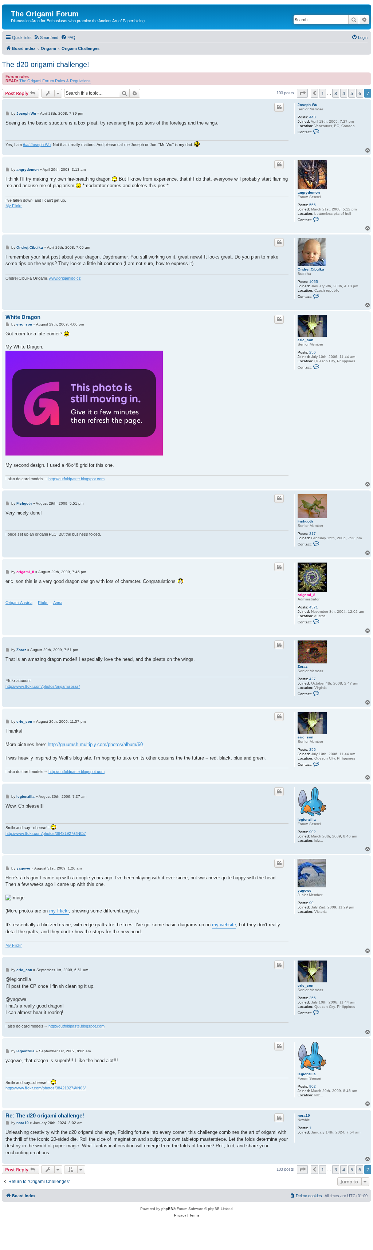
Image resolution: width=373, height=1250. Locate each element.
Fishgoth (305, 521)
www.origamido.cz (65, 278)
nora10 (304, 1115)
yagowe (304, 890)
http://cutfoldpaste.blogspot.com (76, 479)
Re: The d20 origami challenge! (44, 1115)
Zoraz (302, 667)
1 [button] (322, 93)
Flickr (43, 602)
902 (312, 832)
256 (312, 352)
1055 (313, 282)
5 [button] (351, 93)
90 (311, 903)
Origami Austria (18, 602)
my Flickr (59, 911)
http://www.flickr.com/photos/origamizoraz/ (42, 686)
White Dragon (22, 317)
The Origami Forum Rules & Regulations (55, 81)
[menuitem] (46, 37)
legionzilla (307, 819)
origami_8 (306, 595)
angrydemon (309, 192)
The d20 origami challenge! (45, 64)
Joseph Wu (307, 105)
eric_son (305, 340)
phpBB (167, 1209)
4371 (313, 607)
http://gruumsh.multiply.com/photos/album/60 (95, 744)
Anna (57, 602)
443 (312, 117)
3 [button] (335, 93)
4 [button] (343, 93)
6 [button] (359, 93)
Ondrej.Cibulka (311, 269)
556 (312, 205)
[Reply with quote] (279, 107)
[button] (302, 93)
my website (224, 924)
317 (312, 534)
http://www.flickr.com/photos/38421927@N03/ (45, 833)
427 (312, 679)
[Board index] (15, 6)
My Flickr (13, 206)
